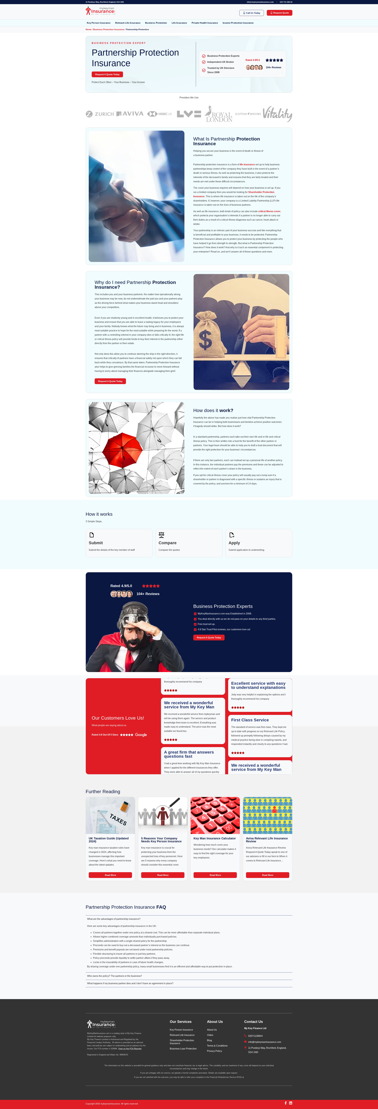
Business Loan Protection (183, 1048)
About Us (212, 1029)
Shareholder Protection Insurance (182, 1042)
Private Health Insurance (205, 23)
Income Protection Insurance (238, 23)
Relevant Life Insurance (127, 23)
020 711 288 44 (286, 2)
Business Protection (156, 23)
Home (88, 29)
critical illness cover (269, 211)
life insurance (247, 164)
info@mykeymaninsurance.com (260, 2)
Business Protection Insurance (108, 29)
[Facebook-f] (285, 1103)
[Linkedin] (290, 1103)
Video (210, 1035)
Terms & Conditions (217, 1045)
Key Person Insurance (98, 23)
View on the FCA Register (130, 1049)
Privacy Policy (214, 1051)
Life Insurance (179, 23)
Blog (209, 1040)
